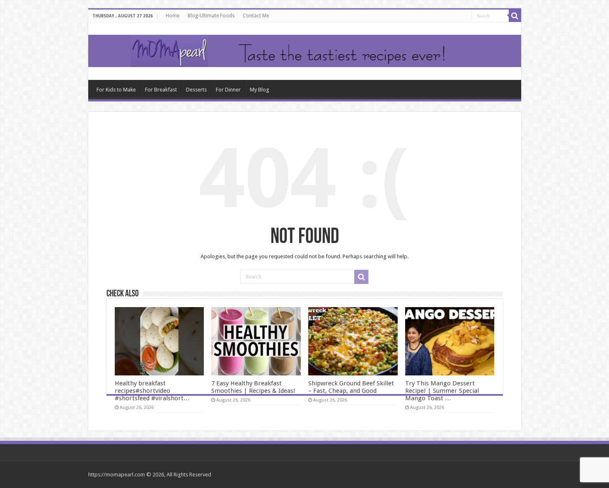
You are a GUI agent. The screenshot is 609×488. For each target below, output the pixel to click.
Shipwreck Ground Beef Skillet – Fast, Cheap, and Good (351, 387)
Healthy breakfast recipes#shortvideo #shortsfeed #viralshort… (152, 391)
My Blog (259, 90)
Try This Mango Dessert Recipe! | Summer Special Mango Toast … (442, 391)
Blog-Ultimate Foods (211, 16)
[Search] (515, 16)
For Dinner (228, 90)
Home (172, 16)
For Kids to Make (116, 90)
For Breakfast (161, 90)
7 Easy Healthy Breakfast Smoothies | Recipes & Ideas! (253, 387)
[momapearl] (304, 51)
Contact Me (256, 16)
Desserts (196, 90)
